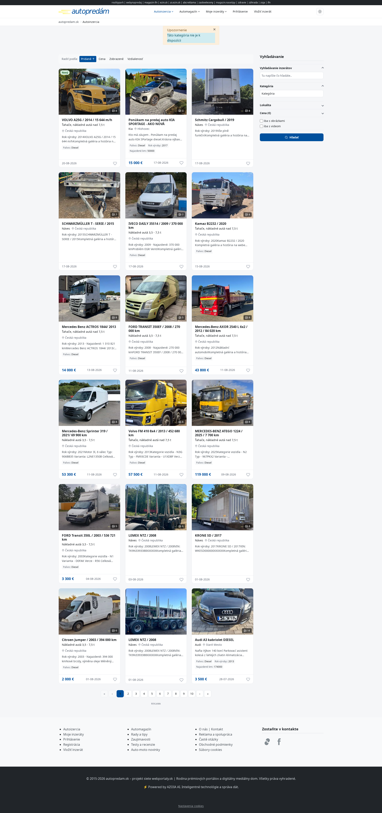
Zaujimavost (140, 739)
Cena (102, 59)
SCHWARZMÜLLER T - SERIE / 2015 (88, 223)
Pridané (86, 59)
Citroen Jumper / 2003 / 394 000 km (89, 640)
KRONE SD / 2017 (208, 535)
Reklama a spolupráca (215, 734)
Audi (198, 645)
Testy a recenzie (143, 744)
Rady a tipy (139, 734)
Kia (131, 129)
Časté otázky (208, 739)
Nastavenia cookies (191, 806)
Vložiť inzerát (262, 11)
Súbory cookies (210, 749)
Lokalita (265, 105)
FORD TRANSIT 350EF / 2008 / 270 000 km (154, 329)
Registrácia (71, 744)
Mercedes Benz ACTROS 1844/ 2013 (89, 327)
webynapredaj (134, 2)
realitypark (118, 2)
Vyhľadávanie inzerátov (276, 68)
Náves (199, 125)
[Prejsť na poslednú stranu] (207, 693)
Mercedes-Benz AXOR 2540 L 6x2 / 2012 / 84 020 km (221, 329)
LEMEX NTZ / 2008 (142, 535)
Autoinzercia (162, 11)
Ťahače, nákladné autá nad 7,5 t (83, 125)
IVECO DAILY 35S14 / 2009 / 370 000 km (156, 225)
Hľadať (294, 137)
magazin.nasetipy (225, 2)
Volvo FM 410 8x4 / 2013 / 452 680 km (154, 433)
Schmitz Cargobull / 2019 (214, 120)
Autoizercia (71, 729)
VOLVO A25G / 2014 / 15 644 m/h (87, 120)
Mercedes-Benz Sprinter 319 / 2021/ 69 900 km (85, 433)
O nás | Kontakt (211, 729)
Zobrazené (116, 59)
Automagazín (188, 11)
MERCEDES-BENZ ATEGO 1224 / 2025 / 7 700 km (219, 433)
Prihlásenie (240, 11)
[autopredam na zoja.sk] (267, 742)
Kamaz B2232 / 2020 (210, 223)
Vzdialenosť (135, 59)
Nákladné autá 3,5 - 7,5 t (145, 232)
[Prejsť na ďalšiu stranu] (199, 693)
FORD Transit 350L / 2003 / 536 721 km (88, 537)
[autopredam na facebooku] (279, 742)
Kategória (266, 86)
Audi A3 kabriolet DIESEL (214, 640)
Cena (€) (265, 113)
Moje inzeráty (215, 11)
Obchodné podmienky (216, 744)
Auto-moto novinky (145, 749)
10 (191, 694)
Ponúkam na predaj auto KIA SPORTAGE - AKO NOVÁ (152, 122)
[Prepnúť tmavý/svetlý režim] (320, 11)
